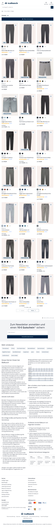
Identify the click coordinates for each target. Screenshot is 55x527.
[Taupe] (20, 81)
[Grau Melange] (20, 46)
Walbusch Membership (35, 435)
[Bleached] (5, 117)
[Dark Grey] (37, 262)
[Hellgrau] (37, 153)
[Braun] (7, 189)
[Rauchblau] (42, 153)
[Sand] (22, 46)
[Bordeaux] (40, 46)
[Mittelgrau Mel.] (2, 46)
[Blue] (7, 117)
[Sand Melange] (5, 46)
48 (5, 459)
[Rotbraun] (5, 189)
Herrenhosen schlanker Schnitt (32, 463)
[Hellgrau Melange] (7, 46)
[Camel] (7, 81)
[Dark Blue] (22, 189)
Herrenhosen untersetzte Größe (40, 463)
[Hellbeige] (42, 298)
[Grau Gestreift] (20, 153)
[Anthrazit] (2, 153)
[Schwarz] (25, 81)
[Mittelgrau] (37, 81)
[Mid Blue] (42, 262)
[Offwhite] (5, 81)
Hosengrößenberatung (7, 431)
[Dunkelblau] (42, 46)
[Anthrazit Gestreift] (22, 153)
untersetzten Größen (10, 446)
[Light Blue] (25, 226)
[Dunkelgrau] (37, 46)
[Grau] (2, 81)
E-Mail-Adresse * (11, 332)
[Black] (7, 262)
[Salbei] (42, 81)
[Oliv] (22, 117)
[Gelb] (40, 81)
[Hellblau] (40, 298)
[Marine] (25, 46)
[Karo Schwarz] (37, 226)
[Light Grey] (2, 117)
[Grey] (20, 189)
